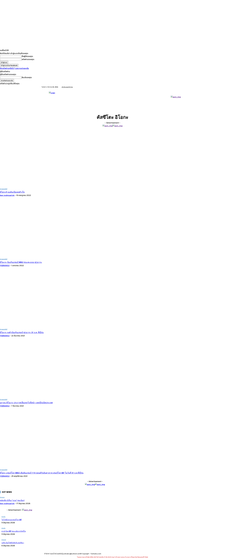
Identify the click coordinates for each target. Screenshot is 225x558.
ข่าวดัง (3, 517)
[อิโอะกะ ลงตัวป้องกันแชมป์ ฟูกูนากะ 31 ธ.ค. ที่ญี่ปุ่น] (48, 298)
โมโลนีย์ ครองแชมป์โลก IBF (12, 520)
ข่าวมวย (2, 497)
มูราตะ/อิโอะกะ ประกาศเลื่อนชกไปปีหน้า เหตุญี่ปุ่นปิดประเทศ (26, 403)
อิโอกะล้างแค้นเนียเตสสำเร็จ (12, 192)
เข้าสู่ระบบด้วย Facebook (9, 65)
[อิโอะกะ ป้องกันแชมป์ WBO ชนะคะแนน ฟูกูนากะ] (48, 228)
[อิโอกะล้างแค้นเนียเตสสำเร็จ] (48, 158)
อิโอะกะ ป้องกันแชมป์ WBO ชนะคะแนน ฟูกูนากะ (21, 262)
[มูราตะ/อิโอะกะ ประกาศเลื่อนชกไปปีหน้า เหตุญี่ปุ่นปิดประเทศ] (48, 368)
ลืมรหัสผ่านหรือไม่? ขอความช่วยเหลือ (14, 68)
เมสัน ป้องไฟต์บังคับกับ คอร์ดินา (13, 543)
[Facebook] (179, 87)
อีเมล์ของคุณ (27, 77)
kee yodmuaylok (7, 195)
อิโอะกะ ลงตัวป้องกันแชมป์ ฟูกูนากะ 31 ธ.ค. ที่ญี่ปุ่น (22, 332)
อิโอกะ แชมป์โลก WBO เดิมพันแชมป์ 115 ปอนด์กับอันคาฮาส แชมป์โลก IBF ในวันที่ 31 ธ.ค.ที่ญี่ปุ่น (41, 473)
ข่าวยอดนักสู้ (3, 189)
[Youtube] (182, 87)
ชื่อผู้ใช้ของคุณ (27, 56)
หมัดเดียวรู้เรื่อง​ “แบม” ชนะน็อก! (12, 500)
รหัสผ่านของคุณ (28, 59)
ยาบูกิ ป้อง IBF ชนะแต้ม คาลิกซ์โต (14, 531)
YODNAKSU (4, 265)
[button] (181, 107)
